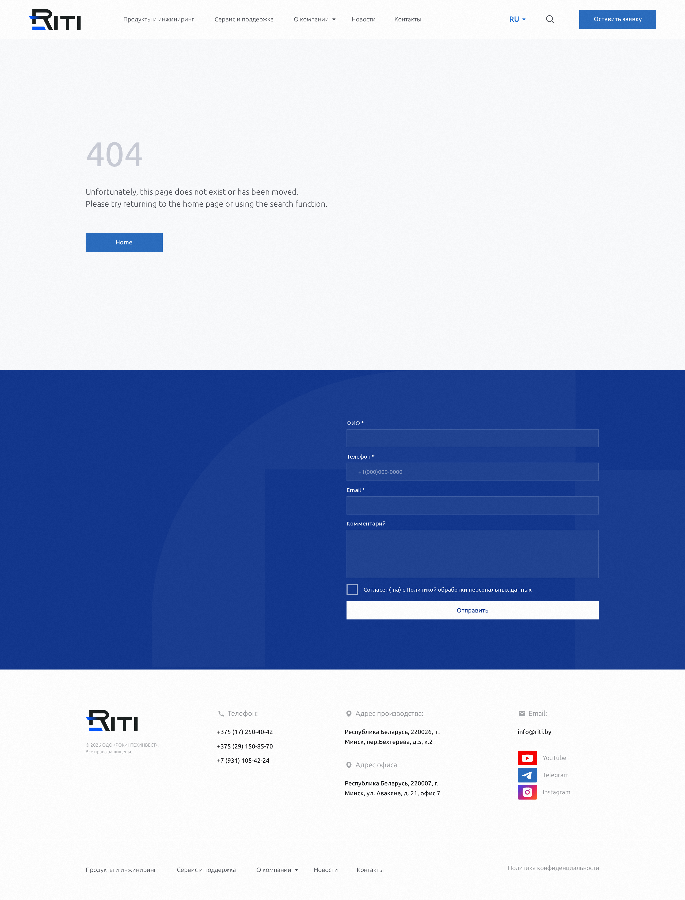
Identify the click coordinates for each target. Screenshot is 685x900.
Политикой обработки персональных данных (469, 589)
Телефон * (361, 456)
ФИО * (355, 423)
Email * (356, 490)
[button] (617, 19)
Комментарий (366, 523)
